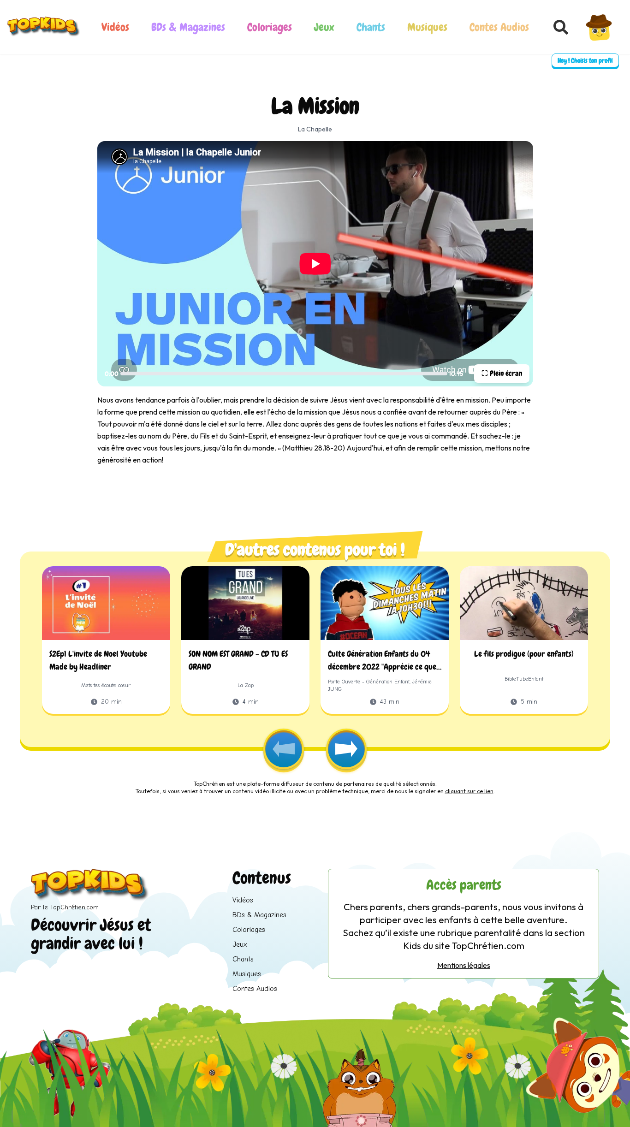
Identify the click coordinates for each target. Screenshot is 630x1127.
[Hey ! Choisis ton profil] (599, 27)
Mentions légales (463, 965)
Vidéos (115, 27)
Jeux (324, 27)
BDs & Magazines (188, 27)
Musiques (427, 27)
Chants (371, 27)
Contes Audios (499, 27)
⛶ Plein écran (501, 373)
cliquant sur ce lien (469, 791)
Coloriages (269, 27)
